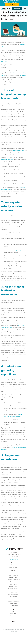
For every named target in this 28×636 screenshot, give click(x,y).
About (13, 621)
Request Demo (17, 8)
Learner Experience (13, 594)
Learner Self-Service (13, 588)
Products (13, 562)
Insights (13, 609)
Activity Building (13, 596)
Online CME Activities (13, 605)
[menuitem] (13, 565)
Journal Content (13, 603)
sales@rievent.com (14, 559)
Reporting (13, 599)
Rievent (13, 565)
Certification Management (13, 579)
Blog (13, 611)
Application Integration (13, 601)
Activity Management (13, 575)
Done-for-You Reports (13, 577)
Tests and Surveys (13, 586)
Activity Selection (13, 584)
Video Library (13, 613)
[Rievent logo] (5, 8)
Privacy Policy (14, 631)
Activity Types (13, 573)
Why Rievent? (13, 592)
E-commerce (13, 582)
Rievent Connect (13, 567)
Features (13, 570)
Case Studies (13, 615)
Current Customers (13, 618)
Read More (12, 4)
